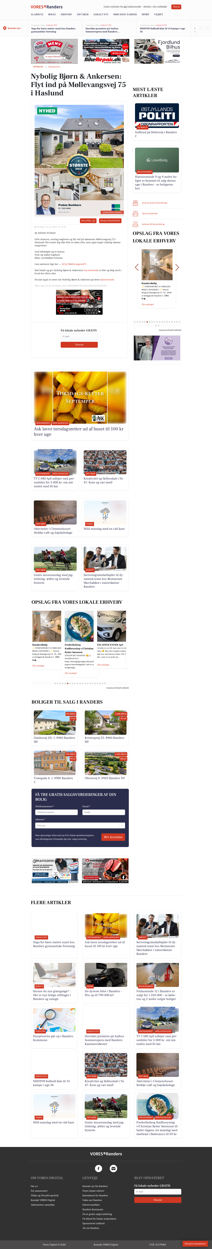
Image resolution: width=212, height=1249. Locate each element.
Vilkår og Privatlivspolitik (45, 1195)
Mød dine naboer (125, 14)
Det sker (82, 14)
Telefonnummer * (44, 806)
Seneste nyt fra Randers (95, 1186)
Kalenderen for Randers (95, 1195)
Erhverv (66, 14)
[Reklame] (54, 51)
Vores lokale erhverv (93, 1190)
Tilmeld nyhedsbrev (195, 1243)
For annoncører (39, 1190)
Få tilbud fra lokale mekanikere (99, 1218)
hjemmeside (107, 279)
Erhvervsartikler (91, 1204)
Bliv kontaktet (113, 837)
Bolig (52, 14)
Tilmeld (176, 6)
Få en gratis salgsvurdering (97, 1214)
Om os (34, 1186)
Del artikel (86, 220)
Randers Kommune (92, 1209)
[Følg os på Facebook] (98, 1168)
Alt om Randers (90, 1228)
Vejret (158, 14)
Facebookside (91, 270)
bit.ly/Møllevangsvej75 (74, 264)
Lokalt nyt (100, 14)
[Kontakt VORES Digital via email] (113, 1168)
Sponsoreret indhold (93, 1223)
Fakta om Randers (92, 1200)
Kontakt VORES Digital (43, 1200)
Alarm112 (37, 14)
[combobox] (37, 825)
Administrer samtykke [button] (43, 1204)
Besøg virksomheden (110, 220)
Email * (86, 806)
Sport (145, 14)
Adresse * (40, 819)
